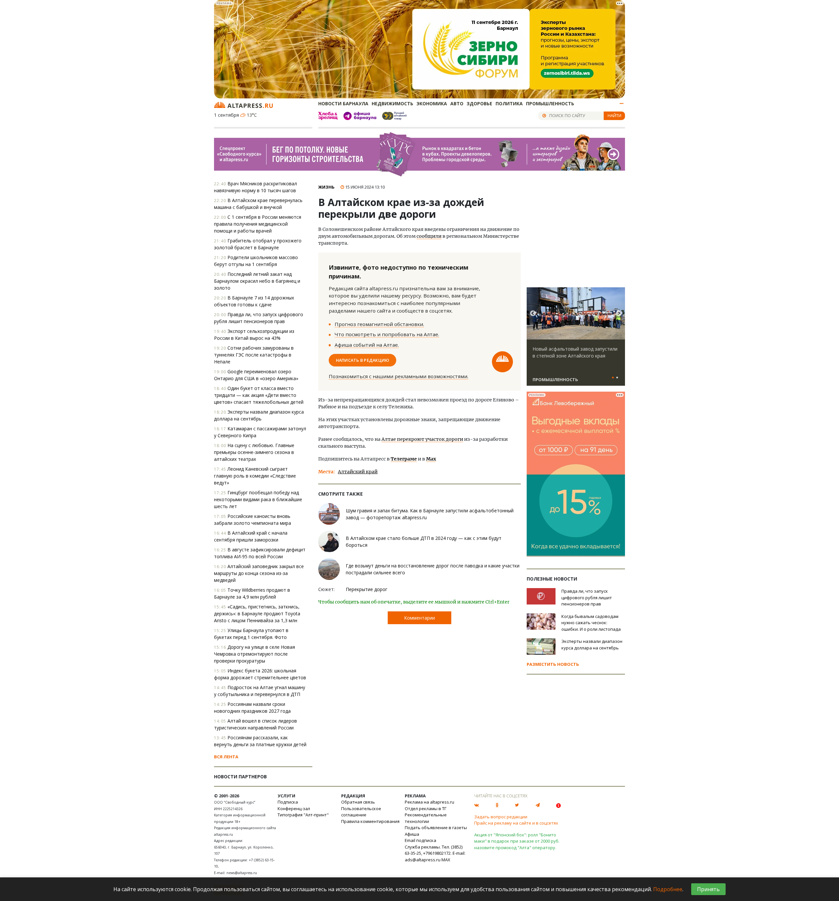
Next (618, 313)
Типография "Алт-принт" (303, 815)
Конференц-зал (294, 808)
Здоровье (479, 103)
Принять (708, 889)
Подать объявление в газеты (436, 827)
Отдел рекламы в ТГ (425, 808)
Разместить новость (553, 664)
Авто (456, 103)
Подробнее (667, 889)
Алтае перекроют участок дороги (422, 439)
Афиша (412, 834)
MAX (445, 860)
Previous (533, 313)
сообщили (429, 236)
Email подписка (420, 840)
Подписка (288, 802)
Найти (614, 115)
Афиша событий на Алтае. (367, 344)
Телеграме (404, 459)
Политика (509, 103)
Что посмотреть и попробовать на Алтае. (387, 334)
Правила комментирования (370, 821)
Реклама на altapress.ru (429, 802)
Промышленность (550, 103)
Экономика (432, 103)
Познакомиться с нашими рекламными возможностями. (398, 376)
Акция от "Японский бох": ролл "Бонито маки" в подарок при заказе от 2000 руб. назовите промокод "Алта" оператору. (516, 841)
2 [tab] (617, 377)
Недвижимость (392, 103)
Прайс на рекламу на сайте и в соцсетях (516, 823)
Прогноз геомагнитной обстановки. (379, 324)
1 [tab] (613, 377)
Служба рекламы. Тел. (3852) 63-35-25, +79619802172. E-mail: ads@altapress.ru (435, 853)
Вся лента (226, 757)
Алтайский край (358, 472)
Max (431, 459)
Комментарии (419, 618)
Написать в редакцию (362, 360)
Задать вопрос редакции (500, 817)
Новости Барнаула (343, 103)
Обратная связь (358, 802)
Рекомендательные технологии (426, 818)
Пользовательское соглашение (361, 812)
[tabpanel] (576, 339)
